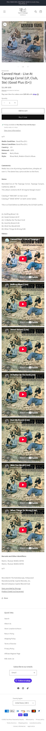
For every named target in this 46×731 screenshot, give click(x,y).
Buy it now (23, 117)
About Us (7, 624)
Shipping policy (23, 723)
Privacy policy (40, 719)
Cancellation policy (35, 723)
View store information (12, 130)
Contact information (19, 726)
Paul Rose (9, 719)
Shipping (4, 90)
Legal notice (31, 726)
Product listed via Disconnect (13, 591)
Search (6, 619)
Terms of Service (10, 644)
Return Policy (9, 634)
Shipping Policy (10, 639)
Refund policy (30, 719)
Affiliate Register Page (12, 654)
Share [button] (6, 598)
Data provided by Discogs (11, 588)
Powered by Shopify (18, 719)
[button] (4, 11)
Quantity (4, 98)
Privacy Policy (9, 649)
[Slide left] (18, 66)
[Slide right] (27, 66)
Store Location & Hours (12, 629)
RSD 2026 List (9, 659)
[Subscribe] (34, 672)
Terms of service (11, 723)
